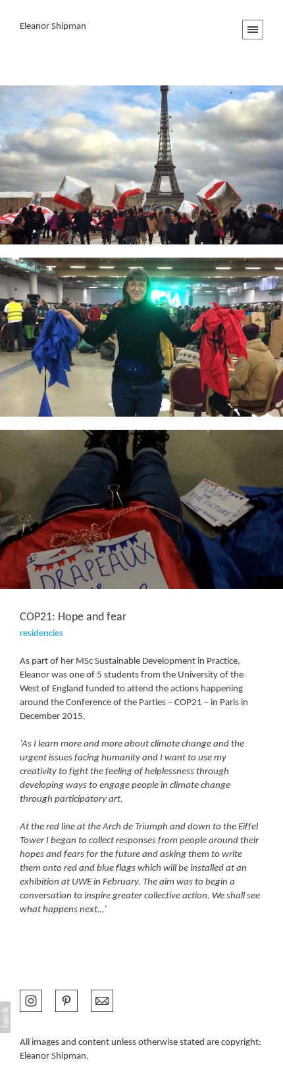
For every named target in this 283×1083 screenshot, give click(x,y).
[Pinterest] (66, 999)
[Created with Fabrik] (5, 1017)
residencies (41, 634)
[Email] (102, 999)
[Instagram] (31, 999)
